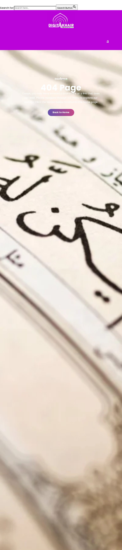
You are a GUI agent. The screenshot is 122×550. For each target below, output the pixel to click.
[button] (1, 2)
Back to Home (61, 112)
